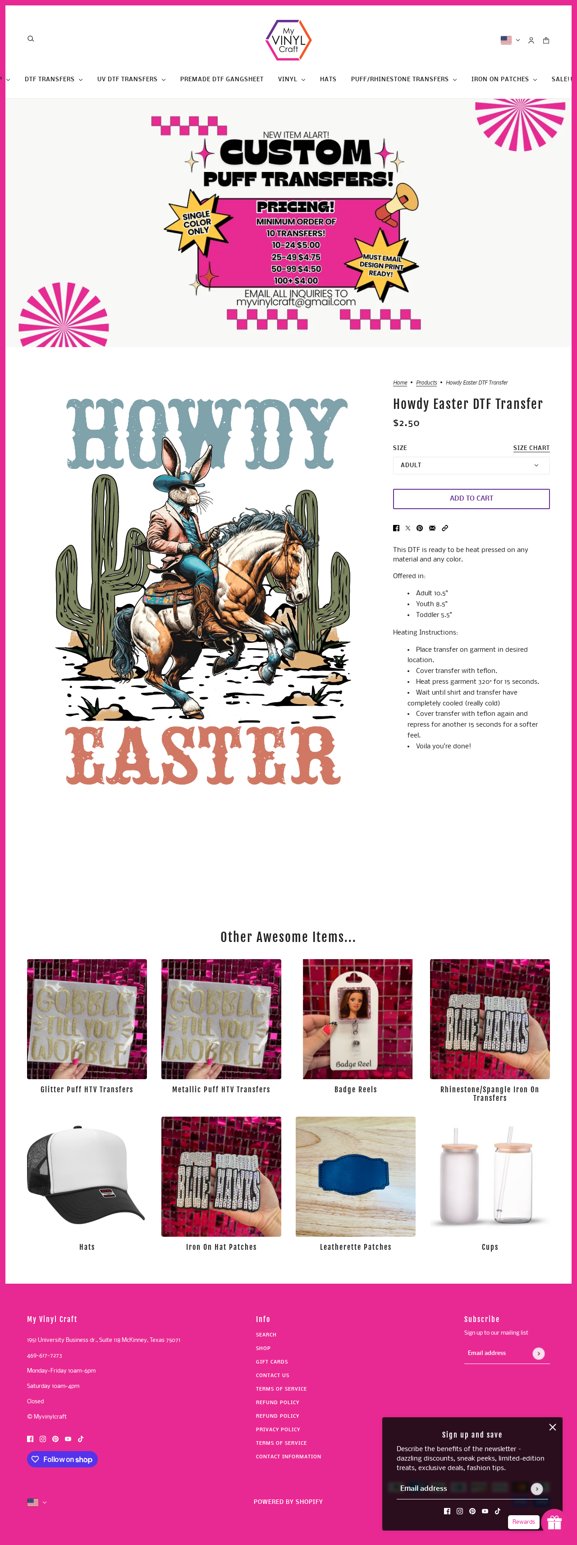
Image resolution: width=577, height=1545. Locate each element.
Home (400, 383)
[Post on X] (408, 528)
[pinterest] (472, 1511)
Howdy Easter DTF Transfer (468, 405)
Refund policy (277, 1403)
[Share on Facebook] (396, 528)
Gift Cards (272, 1362)
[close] (552, 1427)
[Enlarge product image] (203, 591)
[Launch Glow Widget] (554, 1522)
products (426, 383)
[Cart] (546, 40)
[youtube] (485, 1511)
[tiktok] (497, 1511)
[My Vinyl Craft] (288, 40)
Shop (263, 1348)
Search (266, 1335)
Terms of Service (281, 1389)
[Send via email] (432, 528)
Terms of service (281, 1443)
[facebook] (447, 1511)
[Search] (31, 38)
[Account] (531, 40)
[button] (445, 528)
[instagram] (460, 1511)
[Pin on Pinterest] (419, 528)
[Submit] (537, 1489)
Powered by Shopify (288, 1502)
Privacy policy (278, 1430)
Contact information (288, 1457)
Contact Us (272, 1375)
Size (471, 448)
